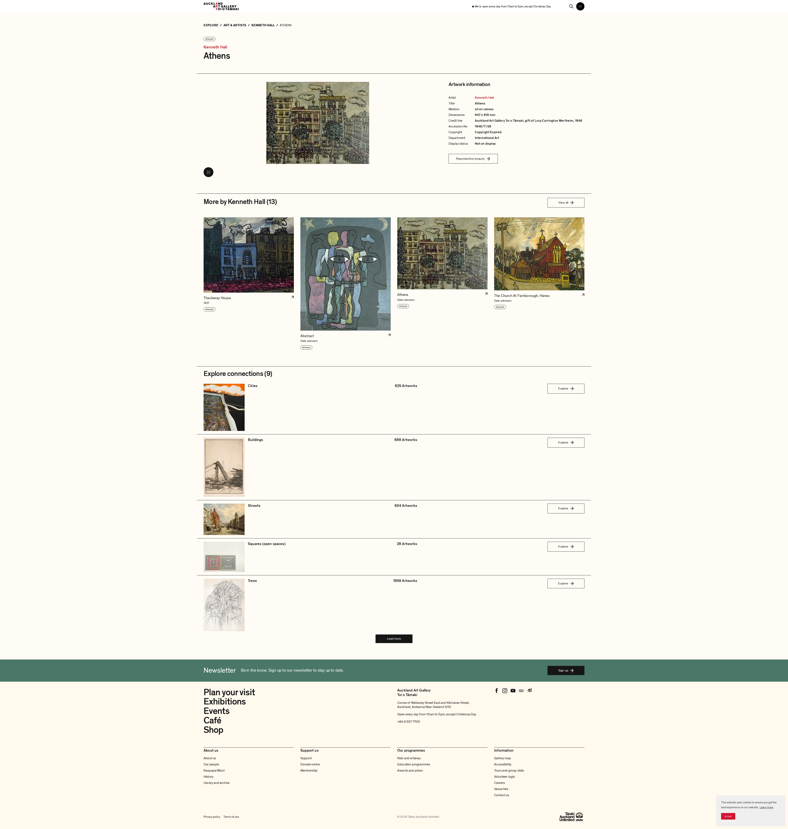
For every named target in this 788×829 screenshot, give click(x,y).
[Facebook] (496, 690)
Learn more (766, 807)
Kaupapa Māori (214, 770)
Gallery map (502, 758)
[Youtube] (513, 690)
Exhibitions (225, 702)
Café (212, 720)
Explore (563, 388)
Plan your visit (229, 692)
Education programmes (413, 764)
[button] (249, 283)
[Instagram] (504, 690)
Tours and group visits (509, 770)
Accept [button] (728, 816)
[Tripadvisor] (521, 690)
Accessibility (502, 764)
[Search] (571, 6)
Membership (309, 770)
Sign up (563, 670)
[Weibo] (529, 690)
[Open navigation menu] (580, 6)
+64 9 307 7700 (408, 721)
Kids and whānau (409, 758)
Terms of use (231, 817)
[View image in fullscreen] (208, 172)
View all (563, 202)
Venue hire (501, 789)
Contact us (501, 795)
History (208, 776)
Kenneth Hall (215, 47)
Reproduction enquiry (470, 159)
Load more (394, 639)
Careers (499, 783)
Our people (211, 764)
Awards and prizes (410, 770)
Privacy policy (212, 817)
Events (216, 711)
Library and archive (216, 783)
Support (306, 758)
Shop (213, 730)
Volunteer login (504, 776)
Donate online (310, 764)
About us (210, 758)
